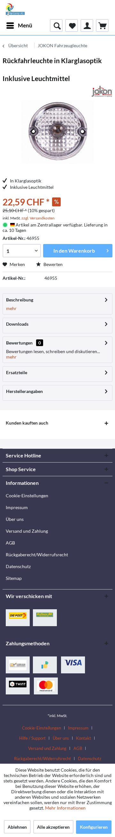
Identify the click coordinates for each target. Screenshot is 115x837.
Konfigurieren (94, 827)
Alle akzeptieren (53, 827)
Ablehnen (17, 827)
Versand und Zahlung (27, 531)
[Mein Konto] (86, 25)
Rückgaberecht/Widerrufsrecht (37, 554)
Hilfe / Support (32, 738)
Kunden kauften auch (27, 423)
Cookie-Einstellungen (27, 495)
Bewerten (52, 264)
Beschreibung (19, 299)
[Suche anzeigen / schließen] (56, 25)
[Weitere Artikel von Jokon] (102, 91)
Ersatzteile (16, 372)
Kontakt (83, 738)
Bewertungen (19, 342)
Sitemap (14, 578)
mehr (11, 308)
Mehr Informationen (65, 808)
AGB (10, 542)
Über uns (15, 519)
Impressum (17, 507)
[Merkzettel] (71, 25)
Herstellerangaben (24, 391)
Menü (25, 25)
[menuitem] (19, 25)
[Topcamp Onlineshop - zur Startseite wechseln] (15, 9)
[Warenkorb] (102, 25)
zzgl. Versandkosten (38, 218)
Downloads (17, 324)
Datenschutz (18, 566)
